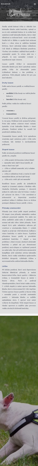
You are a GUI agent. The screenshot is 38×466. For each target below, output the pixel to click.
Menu (35, 4)
